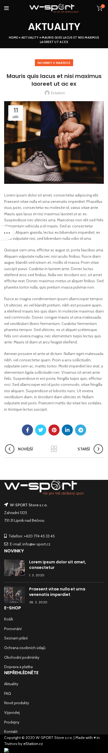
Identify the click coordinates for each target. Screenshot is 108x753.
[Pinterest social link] (54, 429)
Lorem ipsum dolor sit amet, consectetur (57, 564)
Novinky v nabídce (54, 63)
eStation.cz (33, 743)
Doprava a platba (18, 666)
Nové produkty (16, 702)
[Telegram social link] (80, 429)
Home (13, 37)
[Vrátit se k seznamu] (54, 449)
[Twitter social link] (40, 429)
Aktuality (30, 37)
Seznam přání (16, 638)
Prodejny (11, 722)
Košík (8, 619)
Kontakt (10, 731)
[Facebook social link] (27, 429)
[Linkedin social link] (67, 429)
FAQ (7, 693)
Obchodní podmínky (21, 657)
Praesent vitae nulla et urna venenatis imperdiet (57, 591)
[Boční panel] (7, 233)
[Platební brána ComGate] (6, 749)
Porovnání (13, 628)
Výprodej (12, 712)
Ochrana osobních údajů (24, 647)
